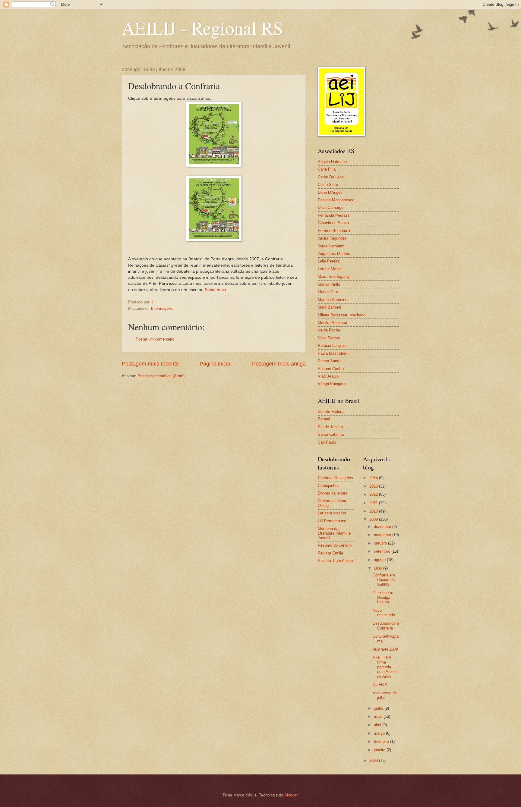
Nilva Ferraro (329, 338)
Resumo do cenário (335, 545)
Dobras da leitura (332, 493)
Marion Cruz (328, 292)
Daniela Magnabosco (336, 200)
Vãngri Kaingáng (332, 384)
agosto (380, 559)
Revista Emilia (330, 553)
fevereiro (382, 741)
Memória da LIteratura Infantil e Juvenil (334, 533)
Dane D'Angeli (330, 192)
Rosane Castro (331, 368)
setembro (382, 551)
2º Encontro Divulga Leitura (383, 597)
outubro (381, 543)
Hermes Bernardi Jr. (335, 230)
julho (378, 568)
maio (379, 716)
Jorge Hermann (331, 246)
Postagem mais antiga (279, 364)
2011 (374, 503)
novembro (383, 534)
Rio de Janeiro (330, 427)
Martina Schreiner (333, 299)
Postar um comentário (155, 339)
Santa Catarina (331, 434)
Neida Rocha (329, 330)
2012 (374, 494)
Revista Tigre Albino (335, 560)
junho (379, 708)
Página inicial (216, 364)
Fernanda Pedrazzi (334, 215)
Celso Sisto (328, 184)
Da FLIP (380, 684)
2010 (374, 511)
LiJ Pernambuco (332, 521)
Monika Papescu (332, 322)
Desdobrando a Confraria (386, 625)
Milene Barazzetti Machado (341, 315)
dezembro (383, 526)
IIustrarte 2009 (385, 649)
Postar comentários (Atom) (161, 376)
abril (378, 725)
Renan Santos (330, 361)
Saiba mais (215, 289)
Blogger (290, 795)
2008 (374, 760)
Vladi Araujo (328, 376)
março (380, 733)
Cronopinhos (328, 485)
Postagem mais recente (150, 364)
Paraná (324, 419)
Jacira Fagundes (332, 238)
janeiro (380, 750)
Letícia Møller (330, 269)
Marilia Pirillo (329, 284)
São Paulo (327, 442)
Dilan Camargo (330, 207)
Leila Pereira (328, 261)
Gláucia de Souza (333, 223)
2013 (374, 486)
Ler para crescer (332, 513)
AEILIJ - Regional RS (202, 28)
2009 (374, 519)
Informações (162, 308)
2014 (374, 478)
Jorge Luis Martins (334, 253)
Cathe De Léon (331, 177)
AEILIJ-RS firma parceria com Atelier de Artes (385, 667)
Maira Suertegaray (334, 276)
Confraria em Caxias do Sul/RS (384, 580)
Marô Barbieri (329, 307)
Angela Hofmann (332, 161)
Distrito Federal (331, 411)
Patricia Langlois (332, 345)
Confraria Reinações (335, 478)
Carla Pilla (327, 169)
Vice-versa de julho (385, 695)
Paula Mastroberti (333, 353)
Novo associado (384, 612)
